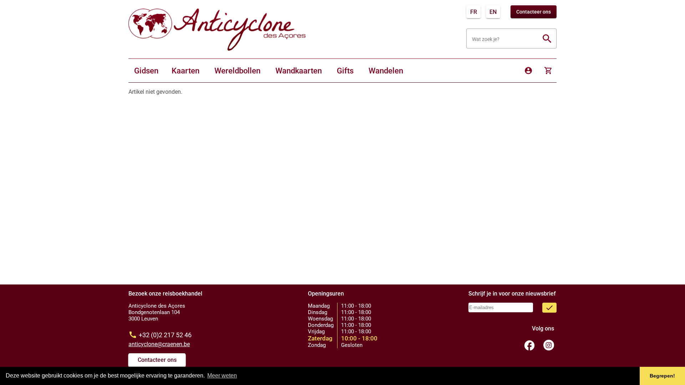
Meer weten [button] (222, 376)
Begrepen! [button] (662, 376)
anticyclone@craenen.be (159, 344)
